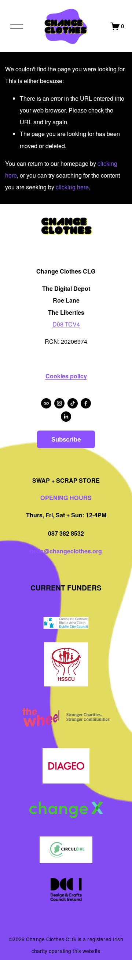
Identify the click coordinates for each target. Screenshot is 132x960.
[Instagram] (59, 403)
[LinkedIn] (66, 416)
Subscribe (66, 439)
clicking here (72, 187)
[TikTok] (72, 403)
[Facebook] (86, 403)
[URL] (46, 403)
